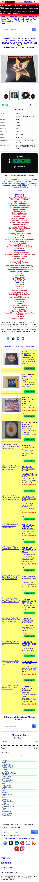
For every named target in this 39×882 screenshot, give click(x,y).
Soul (3, 810)
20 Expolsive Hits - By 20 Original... (28, 688)
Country (5, 775)
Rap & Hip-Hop (7, 801)
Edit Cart (19, 755)
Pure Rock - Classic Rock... (29, 446)
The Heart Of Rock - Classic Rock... (29, 499)
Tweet (13, 338)
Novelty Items (7, 794)
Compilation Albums (9, 773)
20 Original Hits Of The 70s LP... (29, 663)
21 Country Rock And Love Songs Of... (29, 601)
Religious (5, 804)
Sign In (27, 2)
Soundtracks (6, 811)
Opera (4, 796)
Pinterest (18, 338)
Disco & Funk (7, 776)
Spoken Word (7, 813)
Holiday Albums (7, 787)
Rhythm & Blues (8, 806)
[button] (34, 29)
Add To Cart (21, 161)
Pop (3, 797)
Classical (5, 769)
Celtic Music (6, 764)
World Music (6, 815)
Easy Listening (7, 780)
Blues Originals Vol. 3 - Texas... (28, 353)
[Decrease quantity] (11, 162)
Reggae (4, 803)
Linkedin (23, 338)
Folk (3, 783)
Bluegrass (5, 761)
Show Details (19, 738)
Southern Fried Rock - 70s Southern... (29, 424)
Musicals (5, 792)
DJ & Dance (6, 778)
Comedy (5, 771)
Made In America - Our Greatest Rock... (28, 400)
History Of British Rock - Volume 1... (28, 469)
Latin (3, 790)
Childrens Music (8, 766)
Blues (4, 762)
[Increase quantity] (11, 160)
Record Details (29, 368)
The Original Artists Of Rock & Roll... (28, 527)
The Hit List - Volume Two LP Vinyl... (29, 550)
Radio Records (17, 47)
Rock (4, 808)
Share (8, 338)
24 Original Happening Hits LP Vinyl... (29, 644)
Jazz (3, 789)
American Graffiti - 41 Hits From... (27, 621)
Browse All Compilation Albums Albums (20, 718)
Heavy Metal (6, 785)
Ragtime (5, 799)
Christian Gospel (8, 768)
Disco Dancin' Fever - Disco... (29, 375)
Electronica (6, 782)
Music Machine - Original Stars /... (29, 578)
